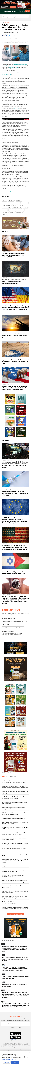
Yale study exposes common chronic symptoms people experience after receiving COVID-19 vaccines (13, 255)
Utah (17, 67)
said (7, 167)
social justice (18, 42)
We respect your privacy (15, 1027)
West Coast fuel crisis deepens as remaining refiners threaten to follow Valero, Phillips (15, 870)
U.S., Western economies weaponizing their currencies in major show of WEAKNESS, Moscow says (14, 281)
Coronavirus (8, 22)
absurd (5, 38)
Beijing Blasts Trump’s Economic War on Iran (12, 866)
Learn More (6, 1062)
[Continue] (28, 1024)
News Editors (10, 32)
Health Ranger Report (8, 941)
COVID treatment (16, 39)
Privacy (9, 1044)
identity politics (12, 41)
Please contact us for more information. (10, 635)
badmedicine (19, 38)
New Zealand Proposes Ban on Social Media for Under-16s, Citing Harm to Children (15, 792)
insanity (17, 41)
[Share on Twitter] (10, 35)
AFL (12, 77)
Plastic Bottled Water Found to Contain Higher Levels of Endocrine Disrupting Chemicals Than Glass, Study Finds (15, 908)
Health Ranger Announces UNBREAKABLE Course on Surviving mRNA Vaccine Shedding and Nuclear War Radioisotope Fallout (15, 968)
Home (3, 22)
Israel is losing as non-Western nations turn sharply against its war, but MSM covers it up (15, 335)
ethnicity (26, 39)
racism (13, 42)
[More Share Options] (13, 35)
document (16, 108)
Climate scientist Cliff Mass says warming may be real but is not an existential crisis (15, 902)
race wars (10, 42)
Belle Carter (10, 331)
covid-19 (22, 39)
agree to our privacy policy (9, 1059)
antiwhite (9, 38)
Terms (12, 1044)
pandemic (25, 41)
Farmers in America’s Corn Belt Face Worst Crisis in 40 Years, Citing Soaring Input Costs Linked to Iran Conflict (15, 861)
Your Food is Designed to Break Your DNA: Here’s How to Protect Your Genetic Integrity (15, 797)
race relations (4, 42)
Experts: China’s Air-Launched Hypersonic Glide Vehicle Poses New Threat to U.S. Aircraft (13, 833)
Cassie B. (9, 251)
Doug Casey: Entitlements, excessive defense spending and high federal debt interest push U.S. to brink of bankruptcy (15, 547)
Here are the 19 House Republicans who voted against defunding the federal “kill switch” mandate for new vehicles (15, 387)
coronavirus (9, 39)
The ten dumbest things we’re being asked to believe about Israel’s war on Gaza (15, 572)
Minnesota (11, 67)
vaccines (24, 42)
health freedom (5, 41)
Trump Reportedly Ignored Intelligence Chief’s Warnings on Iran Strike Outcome (13, 808)
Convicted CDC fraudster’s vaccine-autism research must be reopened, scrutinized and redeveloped (14, 881)
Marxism (21, 41)
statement (18, 141)
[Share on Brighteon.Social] (3, 35)
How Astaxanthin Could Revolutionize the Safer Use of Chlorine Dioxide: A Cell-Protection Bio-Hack (15, 781)
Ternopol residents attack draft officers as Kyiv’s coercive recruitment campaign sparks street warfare (15, 787)
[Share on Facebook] (6, 35)
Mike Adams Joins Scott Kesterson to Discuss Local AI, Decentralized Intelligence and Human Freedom (15, 959)
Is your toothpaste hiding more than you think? (13, 818)
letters (22, 77)
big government (15, 203)
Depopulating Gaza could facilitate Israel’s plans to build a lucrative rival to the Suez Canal (15, 361)
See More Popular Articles (15, 914)
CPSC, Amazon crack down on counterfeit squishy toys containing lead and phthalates (14, 813)
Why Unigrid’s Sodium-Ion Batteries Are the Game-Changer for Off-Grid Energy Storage (14, 897)
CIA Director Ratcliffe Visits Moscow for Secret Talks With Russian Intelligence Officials (15, 828)
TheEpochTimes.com (6, 74)
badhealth (14, 38)
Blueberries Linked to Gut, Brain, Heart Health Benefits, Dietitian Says (13, 876)
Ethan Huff (10, 277)
